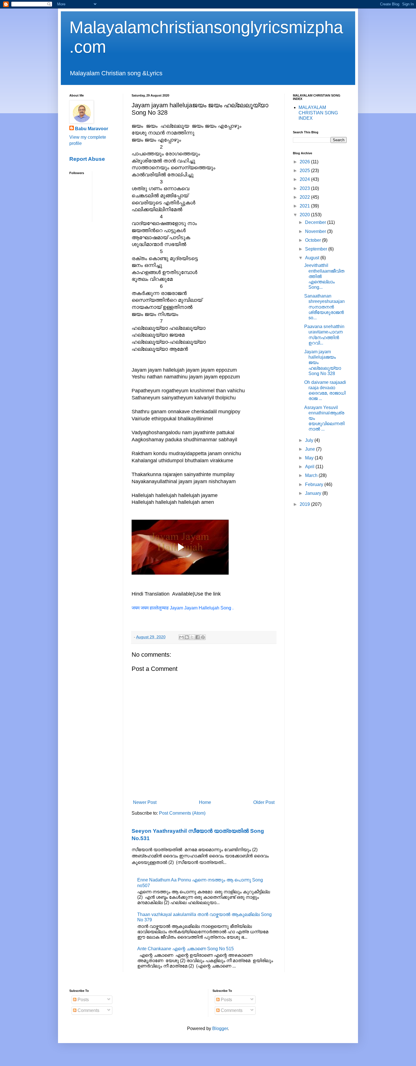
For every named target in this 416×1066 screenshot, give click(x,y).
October (313, 240)
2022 (305, 197)
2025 (305, 170)
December (316, 222)
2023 (305, 188)
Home (205, 802)
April (310, 466)
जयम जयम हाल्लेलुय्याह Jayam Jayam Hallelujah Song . (182, 607)
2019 (305, 504)
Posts (82, 999)
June (310, 449)
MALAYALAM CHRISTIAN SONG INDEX (318, 113)
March (312, 475)
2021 (305, 206)
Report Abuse (87, 159)
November (316, 231)
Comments (87, 1010)
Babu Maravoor (91, 128)
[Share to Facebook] (197, 637)
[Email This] (181, 637)
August (312, 257)
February (314, 484)
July (309, 440)
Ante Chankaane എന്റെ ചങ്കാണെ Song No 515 (185, 948)
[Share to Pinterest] (203, 637)
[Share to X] (192, 637)
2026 (305, 161)
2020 (305, 214)
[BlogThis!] (187, 637)
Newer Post (144, 802)
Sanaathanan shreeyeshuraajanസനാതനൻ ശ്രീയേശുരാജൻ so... (324, 307)
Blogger (220, 1028)
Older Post (264, 802)
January (313, 493)
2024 (305, 179)
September (316, 249)
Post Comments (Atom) (182, 813)
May (310, 457)
